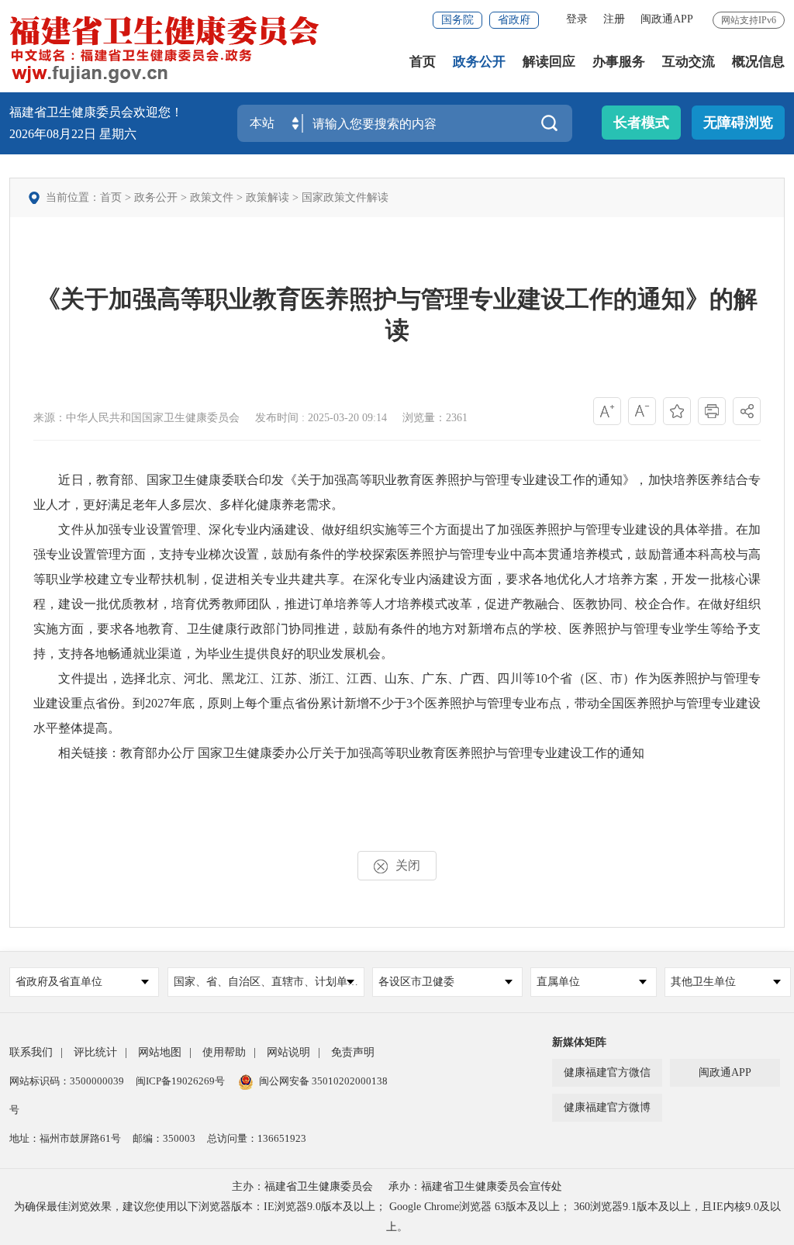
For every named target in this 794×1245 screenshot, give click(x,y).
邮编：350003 (164, 1138)
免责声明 (353, 1052)
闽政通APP (666, 19)
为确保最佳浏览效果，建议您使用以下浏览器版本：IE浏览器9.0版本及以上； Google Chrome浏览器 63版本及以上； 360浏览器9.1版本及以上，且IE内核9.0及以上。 (397, 1217)
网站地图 (159, 1052)
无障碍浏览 (738, 122)
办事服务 (618, 61)
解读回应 (549, 61)
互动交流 (688, 61)
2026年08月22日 (54, 133)
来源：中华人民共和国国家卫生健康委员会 (136, 418)
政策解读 (267, 197)
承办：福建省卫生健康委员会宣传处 (475, 1186)
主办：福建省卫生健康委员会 (302, 1186)
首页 (422, 61)
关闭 (407, 865)
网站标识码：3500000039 (66, 1081)
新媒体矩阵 (579, 1042)
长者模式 (641, 122)
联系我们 (31, 1052)
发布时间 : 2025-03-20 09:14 (321, 418)
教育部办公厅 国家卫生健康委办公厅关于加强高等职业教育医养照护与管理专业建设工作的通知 (382, 752)
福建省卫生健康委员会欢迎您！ (96, 112)
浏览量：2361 (435, 418)
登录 (577, 19)
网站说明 (288, 1052)
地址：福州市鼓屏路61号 (65, 1138)
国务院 (457, 20)
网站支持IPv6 (748, 20)
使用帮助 (224, 1052)
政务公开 (479, 61)
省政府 (514, 20)
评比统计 (95, 1052)
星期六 (117, 133)
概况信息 (758, 61)
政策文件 (211, 197)
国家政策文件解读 (345, 197)
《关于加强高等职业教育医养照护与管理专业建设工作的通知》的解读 (397, 314)
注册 (614, 19)
